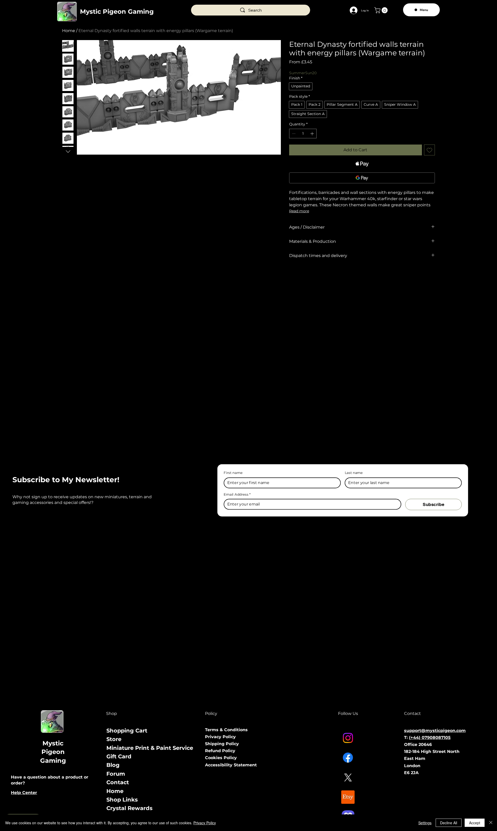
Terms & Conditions (226, 729)
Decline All (448, 822)
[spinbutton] (303, 133)
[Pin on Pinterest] (302, 274)
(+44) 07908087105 (430, 737)
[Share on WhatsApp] (312, 274)
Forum (115, 773)
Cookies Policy (221, 757)
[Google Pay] (362, 177)
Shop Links (122, 799)
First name (233, 473)
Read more (299, 211)
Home (68, 30)
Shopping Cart (126, 730)
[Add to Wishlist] (429, 150)
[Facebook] (348, 757)
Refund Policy (220, 750)
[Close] (491, 823)
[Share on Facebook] (292, 274)
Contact (117, 782)
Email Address (237, 494)
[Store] (193, 739)
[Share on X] (322, 274)
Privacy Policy (220, 736)
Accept (474, 822)
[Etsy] (348, 797)
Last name (354, 473)
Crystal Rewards (129, 808)
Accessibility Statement (231, 764)
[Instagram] (348, 738)
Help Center (24, 792)
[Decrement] (293, 133)
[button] (381, 10)
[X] (348, 777)
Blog (113, 765)
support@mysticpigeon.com (435, 730)
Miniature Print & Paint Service (149, 748)
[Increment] (312, 133)
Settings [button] (425, 822)
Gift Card (118, 756)
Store (113, 739)
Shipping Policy (222, 743)
